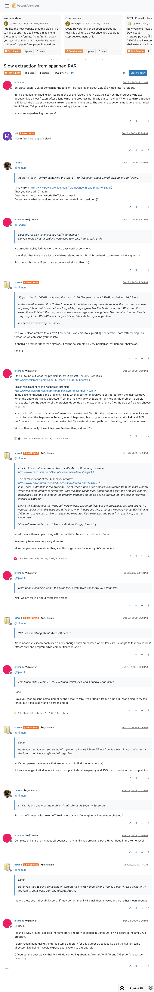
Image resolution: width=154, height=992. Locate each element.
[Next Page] (149, 36)
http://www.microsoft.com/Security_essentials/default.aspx (50, 379)
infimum (19, 82)
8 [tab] (91, 59)
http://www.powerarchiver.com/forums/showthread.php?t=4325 (53, 390)
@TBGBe (33, 219)
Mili (16, 133)
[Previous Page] (5, 36)
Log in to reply (138, 72)
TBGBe (18, 162)
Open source (73, 18)
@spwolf (32, 370)
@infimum (48, 453)
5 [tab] (74, 59)
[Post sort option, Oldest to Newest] (124, 73)
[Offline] (8, 165)
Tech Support (13, 51)
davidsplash (16, 23)
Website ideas (12, 18)
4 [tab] (68, 59)
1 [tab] (52, 59)
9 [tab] (97, 59)
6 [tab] (80, 59)
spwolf (136, 23)
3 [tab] (63, 59)
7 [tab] (85, 59)
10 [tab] (102, 59)
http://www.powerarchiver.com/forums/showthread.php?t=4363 (69, 187)
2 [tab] (57, 59)
